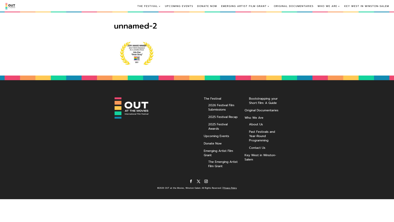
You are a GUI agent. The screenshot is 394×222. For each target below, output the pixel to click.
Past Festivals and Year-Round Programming (262, 136)
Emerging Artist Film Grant (244, 6)
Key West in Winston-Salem (366, 6)
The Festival (147, 6)
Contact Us (257, 147)
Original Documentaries (294, 6)
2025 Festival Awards (218, 126)
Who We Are (327, 6)
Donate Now (207, 6)
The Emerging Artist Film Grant (223, 163)
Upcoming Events (179, 6)
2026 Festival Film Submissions (221, 107)
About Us (256, 124)
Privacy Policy (230, 188)
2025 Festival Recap (223, 117)
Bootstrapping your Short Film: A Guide (263, 100)
